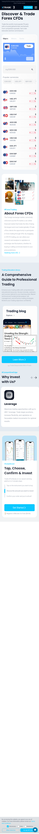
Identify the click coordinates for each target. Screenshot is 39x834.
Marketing (30, 826)
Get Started (28, 7)
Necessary (12, 826)
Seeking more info (11, 253)
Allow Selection (10, 830)
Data (21, 826)
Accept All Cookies (29, 830)
